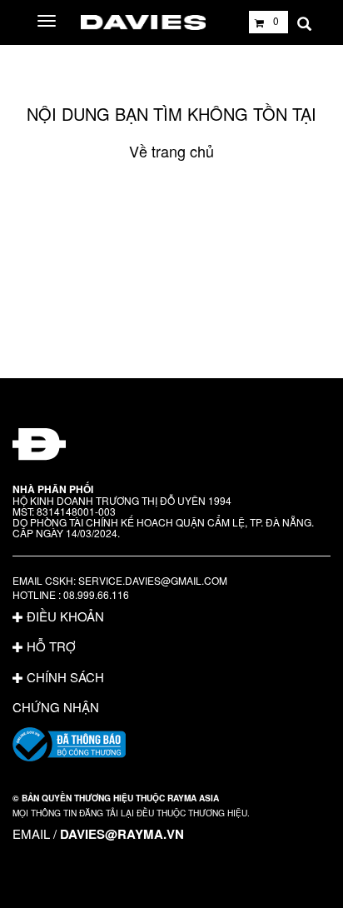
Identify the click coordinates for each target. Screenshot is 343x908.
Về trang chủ (171, 151)
